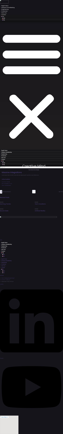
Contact (3, 14)
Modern (8, 181)
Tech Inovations (40, 204)
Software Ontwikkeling (8, 7)
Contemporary (7, 185)
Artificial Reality (40, 211)
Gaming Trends (5, 204)
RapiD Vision (4, 5)
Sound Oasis (4, 211)
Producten (4, 11)
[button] (31, 85)
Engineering (5, 9)
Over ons (4, 13)
